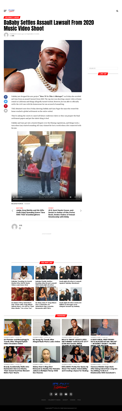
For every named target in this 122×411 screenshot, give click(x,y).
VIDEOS (72, 400)
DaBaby (27, 203)
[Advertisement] (61, 4)
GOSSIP (65, 400)
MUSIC (43, 400)
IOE (13, 36)
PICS (79, 400)
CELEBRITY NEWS (54, 400)
